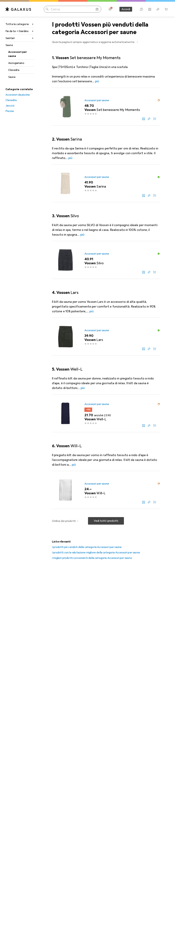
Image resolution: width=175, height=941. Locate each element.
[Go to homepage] (18, 9)
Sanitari (10, 38)
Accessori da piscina (17, 94)
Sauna (11, 77)
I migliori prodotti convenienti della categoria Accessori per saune (92, 558)
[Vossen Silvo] (106, 260)
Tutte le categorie (17, 24)
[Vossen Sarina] (106, 183)
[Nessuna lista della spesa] (158, 9)
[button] (137, 42)
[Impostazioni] (110, 9)
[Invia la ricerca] (47, 9)
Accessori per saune (17, 54)
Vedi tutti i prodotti (106, 521)
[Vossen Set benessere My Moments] (106, 107)
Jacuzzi (9, 105)
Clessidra (13, 70)
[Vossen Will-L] (106, 490)
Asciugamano (16, 63)
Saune (9, 45)
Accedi (126, 9)
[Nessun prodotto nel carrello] (166, 9)
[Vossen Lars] (106, 337)
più (97, 81)
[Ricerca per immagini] (97, 9)
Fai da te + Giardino (17, 31)
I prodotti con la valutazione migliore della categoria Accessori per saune (96, 552)
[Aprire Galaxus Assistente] (141, 9)
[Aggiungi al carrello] (154, 118)
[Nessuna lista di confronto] (149, 9)
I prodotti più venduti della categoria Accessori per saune (87, 547)
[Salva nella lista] (149, 118)
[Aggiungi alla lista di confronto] (143, 118)
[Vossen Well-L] (106, 413)
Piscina (9, 111)
